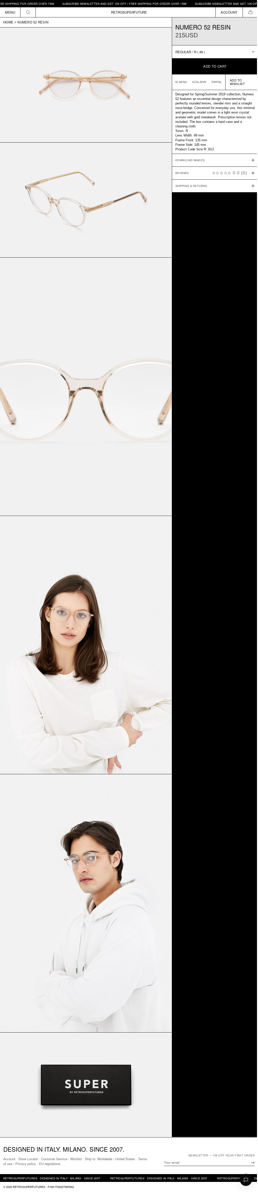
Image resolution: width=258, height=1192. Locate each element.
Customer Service (54, 1158)
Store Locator (28, 1158)
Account (9, 1158)
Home (8, 22)
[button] (250, 12)
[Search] (28, 12)
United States (125, 1158)
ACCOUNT (229, 12)
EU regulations (60, 1163)
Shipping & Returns (189, 185)
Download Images (187, 160)
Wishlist (76, 1158)
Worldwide (104, 1158)
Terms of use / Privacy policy (24, 1163)
